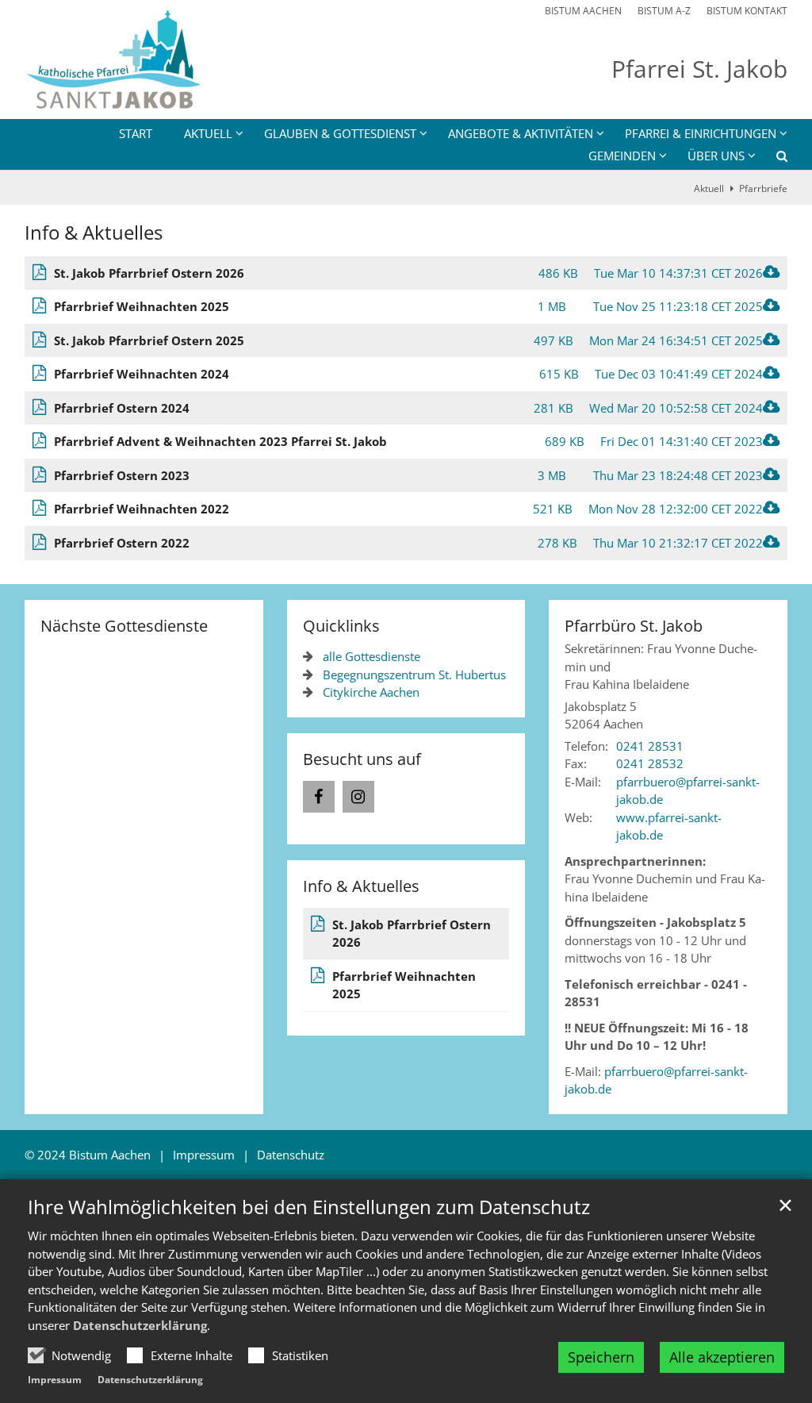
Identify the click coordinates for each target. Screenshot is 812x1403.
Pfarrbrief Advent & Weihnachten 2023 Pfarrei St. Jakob (220, 441)
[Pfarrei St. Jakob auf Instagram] (358, 797)
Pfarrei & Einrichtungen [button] (700, 133)
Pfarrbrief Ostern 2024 (122, 408)
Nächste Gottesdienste (124, 626)
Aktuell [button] (208, 133)
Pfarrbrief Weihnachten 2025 (141, 306)
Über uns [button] (716, 155)
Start (135, 133)
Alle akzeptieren (722, 1356)
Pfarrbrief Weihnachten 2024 (141, 374)
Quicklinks (341, 626)
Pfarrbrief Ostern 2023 (122, 475)
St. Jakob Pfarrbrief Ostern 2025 (149, 340)
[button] (771, 159)
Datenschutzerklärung (140, 1325)
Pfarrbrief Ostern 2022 (122, 543)
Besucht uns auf (362, 759)
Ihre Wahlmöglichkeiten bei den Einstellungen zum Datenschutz (309, 1207)
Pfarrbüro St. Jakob (634, 626)
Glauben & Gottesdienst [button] (340, 133)
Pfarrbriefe (763, 188)
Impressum (55, 1379)
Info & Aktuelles (94, 232)
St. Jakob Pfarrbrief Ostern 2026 (149, 273)
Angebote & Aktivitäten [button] (520, 133)
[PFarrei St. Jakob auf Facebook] (319, 797)
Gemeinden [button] (622, 155)
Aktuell (709, 188)
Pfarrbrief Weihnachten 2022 (141, 509)
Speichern (601, 1356)
